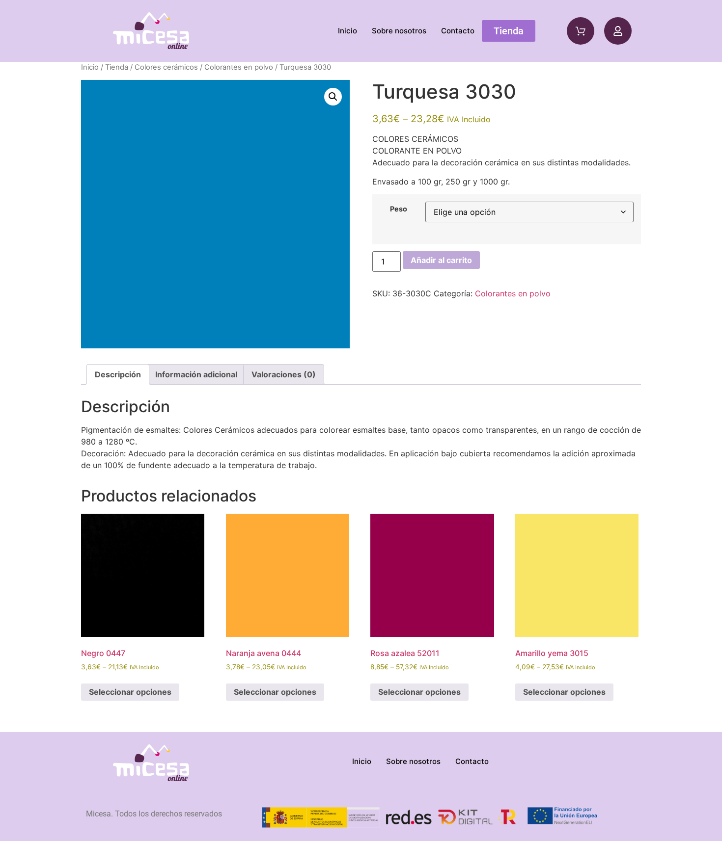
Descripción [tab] (118, 374)
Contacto (457, 30)
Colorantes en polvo (238, 67)
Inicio (347, 30)
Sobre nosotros (399, 30)
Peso (398, 209)
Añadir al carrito (441, 260)
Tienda (116, 67)
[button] (333, 96)
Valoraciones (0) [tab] (283, 374)
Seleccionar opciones (130, 692)
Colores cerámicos (166, 67)
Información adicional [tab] (196, 374)
